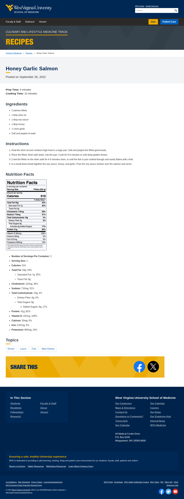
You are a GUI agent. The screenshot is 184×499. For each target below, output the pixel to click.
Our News (155, 412)
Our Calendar (122, 425)
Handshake (118, 482)
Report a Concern (17, 466)
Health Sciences (152, 6)
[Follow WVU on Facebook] (161, 491)
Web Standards (24, 482)
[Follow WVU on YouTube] (175, 491)
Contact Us (121, 412)
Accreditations (11, 482)
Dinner (11, 349)
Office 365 (168, 482)
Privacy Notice (36, 482)
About (43, 408)
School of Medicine (14, 53)
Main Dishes (48, 349)
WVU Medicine (158, 425)
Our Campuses (123, 403)
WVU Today (154, 482)
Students (15, 403)
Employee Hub (172, 485)
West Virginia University (21, 490)
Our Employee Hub (160, 416)
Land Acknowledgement (53, 482)
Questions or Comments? (129, 416)
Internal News (157, 421)
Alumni (42, 22)
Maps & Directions (125, 408)
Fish (34, 349)
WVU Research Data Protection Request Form (24, 485)
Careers (154, 408)
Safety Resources (36, 466)
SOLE (176, 482)
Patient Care (169, 22)
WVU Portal (108, 482)
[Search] (175, 10)
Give (153, 22)
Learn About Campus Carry (80, 466)
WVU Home (139, 6)
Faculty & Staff (13, 22)
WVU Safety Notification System (136, 482)
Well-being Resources (56, 466)
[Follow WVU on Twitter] (168, 491)
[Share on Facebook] (139, 366)
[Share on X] (153, 366)
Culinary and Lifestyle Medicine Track (37, 31)
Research (15, 416)
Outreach (29, 22)
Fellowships (16, 412)
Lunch (23, 349)
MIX (161, 482)
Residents (15, 408)
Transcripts (121, 421)
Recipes (29, 53)
